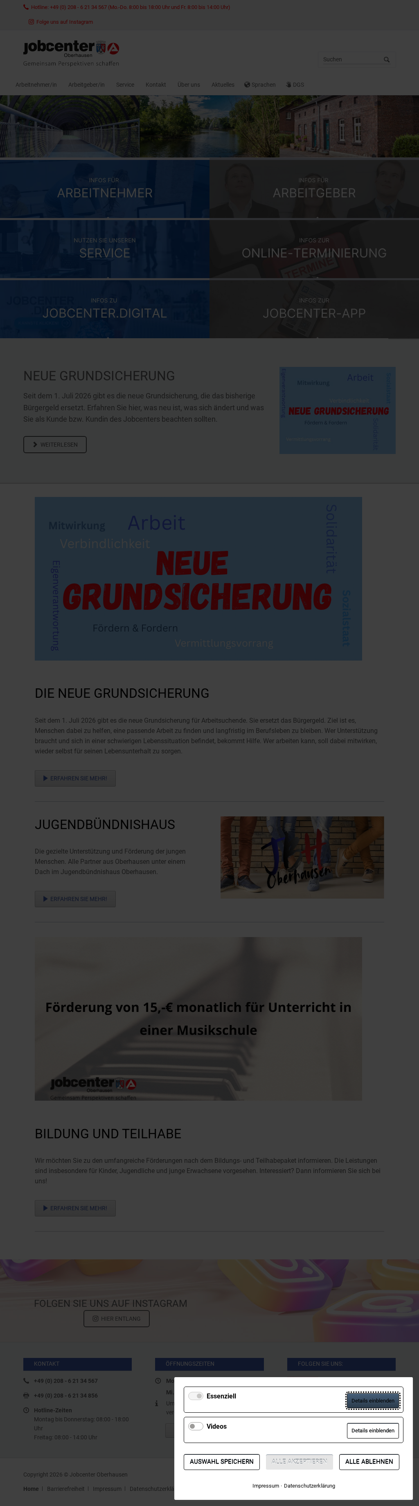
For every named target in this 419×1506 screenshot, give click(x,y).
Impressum (265, 1486)
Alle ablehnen (369, 1462)
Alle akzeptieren (299, 1462)
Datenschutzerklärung (309, 1486)
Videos (217, 1426)
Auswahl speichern (222, 1462)
